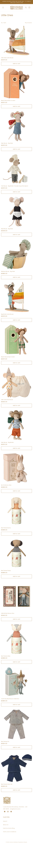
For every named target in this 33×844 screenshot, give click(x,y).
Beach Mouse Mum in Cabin (8, 100)
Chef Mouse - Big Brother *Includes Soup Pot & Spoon (14, 186)
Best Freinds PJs (5, 741)
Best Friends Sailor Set (6, 784)
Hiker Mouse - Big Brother (7, 442)
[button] (3, 7)
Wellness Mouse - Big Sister (8, 271)
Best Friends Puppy (6, 570)
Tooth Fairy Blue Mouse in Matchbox (10, 698)
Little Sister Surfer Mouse (7, 57)
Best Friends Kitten (5, 656)
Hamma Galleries (14, 842)
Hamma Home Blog (9, 828)
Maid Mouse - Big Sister (7, 228)
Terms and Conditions (9, 831)
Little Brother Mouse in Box (7, 613)
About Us (5, 824)
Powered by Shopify (22, 842)
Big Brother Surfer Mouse (7, 314)
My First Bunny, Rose (6, 485)
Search (5, 821)
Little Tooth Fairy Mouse (7, 399)
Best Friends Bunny (6, 527)
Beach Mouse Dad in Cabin (8, 357)
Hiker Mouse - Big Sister (7, 143)
